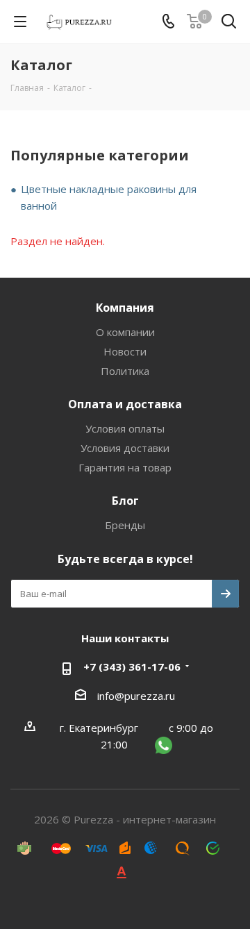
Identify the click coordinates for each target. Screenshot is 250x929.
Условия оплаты (125, 428)
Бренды (125, 525)
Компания (125, 307)
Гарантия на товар (125, 467)
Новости (125, 351)
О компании (125, 332)
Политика (125, 371)
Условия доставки (125, 448)
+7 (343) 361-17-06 (132, 666)
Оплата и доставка (125, 404)
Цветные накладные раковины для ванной (109, 197)
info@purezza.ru (136, 696)
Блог (125, 500)
